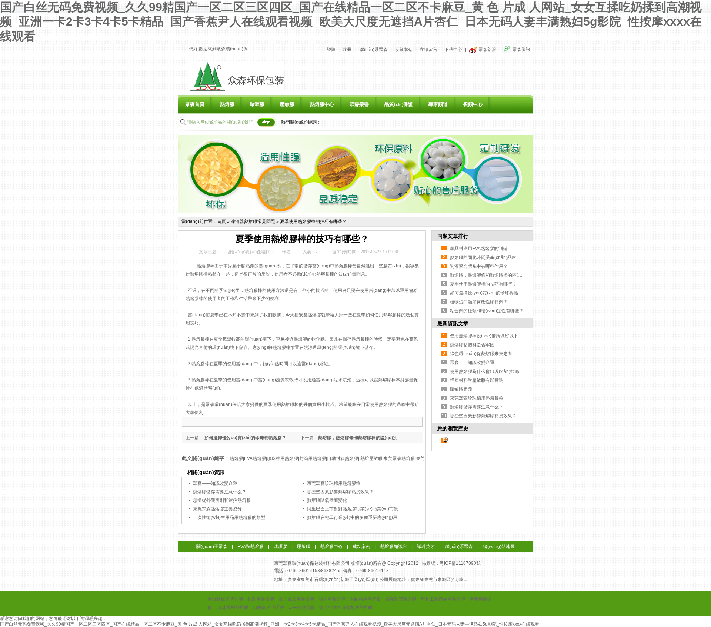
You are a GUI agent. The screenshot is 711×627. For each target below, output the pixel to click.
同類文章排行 (452, 236)
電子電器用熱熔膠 (296, 599)
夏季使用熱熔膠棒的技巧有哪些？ (313, 221)
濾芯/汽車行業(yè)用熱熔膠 (346, 607)
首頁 (221, 221)
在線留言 (428, 49)
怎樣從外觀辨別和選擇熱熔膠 (222, 500)
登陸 (331, 49)
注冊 (347, 49)
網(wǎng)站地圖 (499, 546)
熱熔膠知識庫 (393, 546)
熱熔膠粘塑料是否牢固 (472, 344)
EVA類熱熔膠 (250, 546)
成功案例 (361, 546)
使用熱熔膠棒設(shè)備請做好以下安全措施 (493, 335)
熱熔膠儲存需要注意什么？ (219, 491)
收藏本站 (404, 49)
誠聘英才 (426, 546)
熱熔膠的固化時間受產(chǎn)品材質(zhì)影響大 (496, 257)
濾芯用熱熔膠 (331, 599)
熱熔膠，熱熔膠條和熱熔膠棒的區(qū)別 (489, 275)
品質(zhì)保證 (398, 104)
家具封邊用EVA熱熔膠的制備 (478, 248)
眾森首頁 (194, 104)
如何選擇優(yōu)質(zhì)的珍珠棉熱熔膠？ (490, 293)
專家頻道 (438, 104)
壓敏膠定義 (461, 389)
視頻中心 (473, 104)
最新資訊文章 (452, 323)
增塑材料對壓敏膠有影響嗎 (476, 380)
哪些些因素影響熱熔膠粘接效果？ (483, 415)
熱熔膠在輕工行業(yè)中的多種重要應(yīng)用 (352, 517)
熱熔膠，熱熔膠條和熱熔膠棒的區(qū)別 (357, 437)
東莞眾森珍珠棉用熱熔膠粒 (333, 483)
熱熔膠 (227, 104)
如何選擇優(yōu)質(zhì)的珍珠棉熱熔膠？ (244, 437)
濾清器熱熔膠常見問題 (253, 221)
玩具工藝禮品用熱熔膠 (443, 599)
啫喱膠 (257, 104)
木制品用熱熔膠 (365, 599)
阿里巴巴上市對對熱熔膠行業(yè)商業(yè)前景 (352, 508)
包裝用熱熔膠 (260, 599)
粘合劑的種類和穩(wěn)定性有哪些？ (487, 310)
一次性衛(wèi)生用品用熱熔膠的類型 (229, 517)
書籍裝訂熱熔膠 (400, 599)
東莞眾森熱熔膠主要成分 (217, 508)
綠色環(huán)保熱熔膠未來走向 (481, 353)
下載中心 (453, 49)
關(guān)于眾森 (211, 546)
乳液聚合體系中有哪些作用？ (479, 266)
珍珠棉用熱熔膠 (232, 607)
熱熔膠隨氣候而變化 (327, 500)
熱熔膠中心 (322, 104)
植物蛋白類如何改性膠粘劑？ (479, 301)
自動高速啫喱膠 (268, 607)
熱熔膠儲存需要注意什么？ (476, 407)
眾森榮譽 (359, 104)
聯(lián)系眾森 (374, 49)
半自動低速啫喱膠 (225, 599)
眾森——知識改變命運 (215, 483)
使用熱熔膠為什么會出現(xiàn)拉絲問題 (489, 371)
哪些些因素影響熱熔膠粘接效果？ (340, 491)
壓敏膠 (287, 104)
